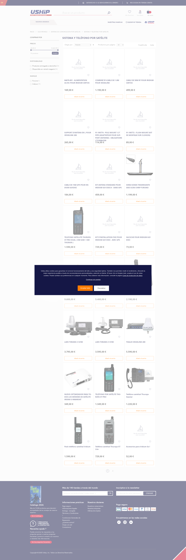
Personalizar (101, 288)
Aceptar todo (85, 288)
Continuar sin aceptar (93, 279)
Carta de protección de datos (132, 275)
